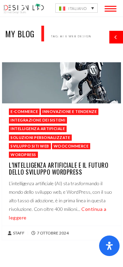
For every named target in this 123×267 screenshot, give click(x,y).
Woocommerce (71, 146)
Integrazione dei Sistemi (38, 120)
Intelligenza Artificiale (38, 128)
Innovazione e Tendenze (69, 111)
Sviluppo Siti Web (30, 146)
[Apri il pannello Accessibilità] (109, 246)
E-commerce (24, 111)
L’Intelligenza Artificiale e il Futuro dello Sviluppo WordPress (58, 168)
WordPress (23, 154)
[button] (76, 8)
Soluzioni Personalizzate (40, 137)
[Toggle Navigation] (109, 7)
